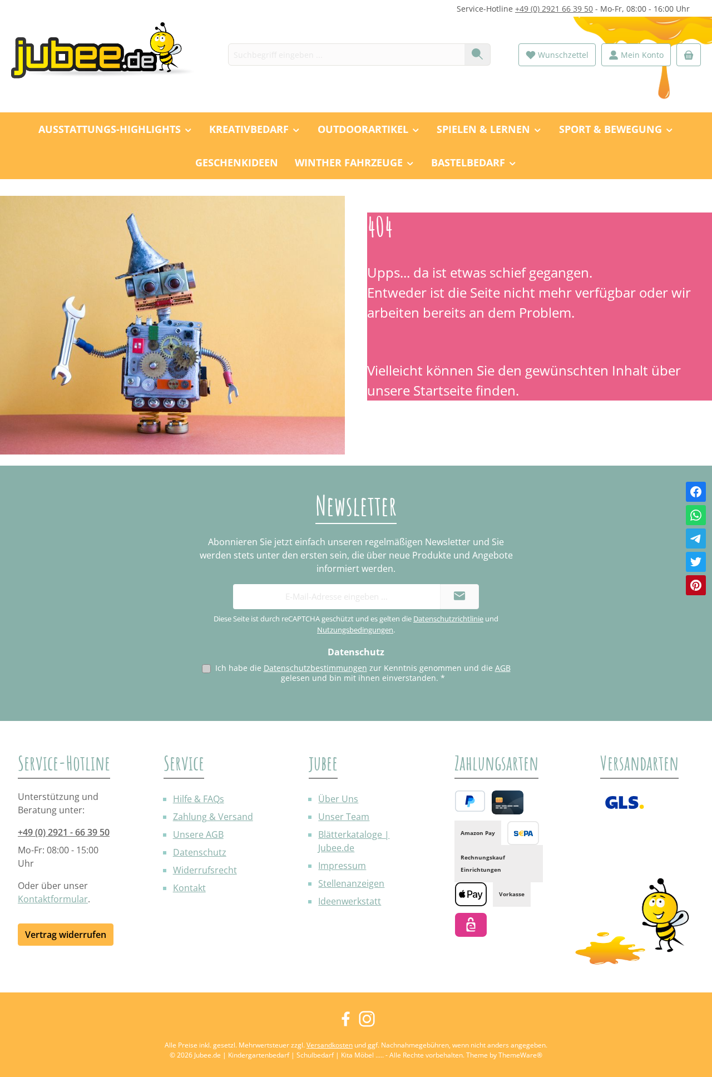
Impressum (342, 865)
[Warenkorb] (688, 54)
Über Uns (338, 799)
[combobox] (346, 54)
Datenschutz (199, 852)
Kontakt (189, 888)
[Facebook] (696, 492)
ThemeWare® (520, 1055)
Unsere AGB (198, 834)
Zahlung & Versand (213, 817)
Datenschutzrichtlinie (448, 619)
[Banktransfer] (523, 833)
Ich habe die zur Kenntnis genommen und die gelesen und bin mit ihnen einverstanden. (363, 673)
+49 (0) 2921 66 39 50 (554, 8)
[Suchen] (477, 54)
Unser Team (343, 817)
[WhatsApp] (696, 515)
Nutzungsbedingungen (355, 630)
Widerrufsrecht (205, 870)
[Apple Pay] (470, 894)
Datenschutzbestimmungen (315, 668)
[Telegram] (696, 538)
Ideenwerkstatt (349, 901)
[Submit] (459, 596)
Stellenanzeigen (351, 883)
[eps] (470, 924)
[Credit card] (507, 802)
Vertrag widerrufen (65, 934)
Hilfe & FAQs (198, 799)
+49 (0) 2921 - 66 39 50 (64, 832)
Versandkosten (329, 1045)
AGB (503, 668)
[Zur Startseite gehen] (108, 54)
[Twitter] (696, 562)
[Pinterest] (696, 585)
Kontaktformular (53, 899)
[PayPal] (470, 801)
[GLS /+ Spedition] (624, 802)
